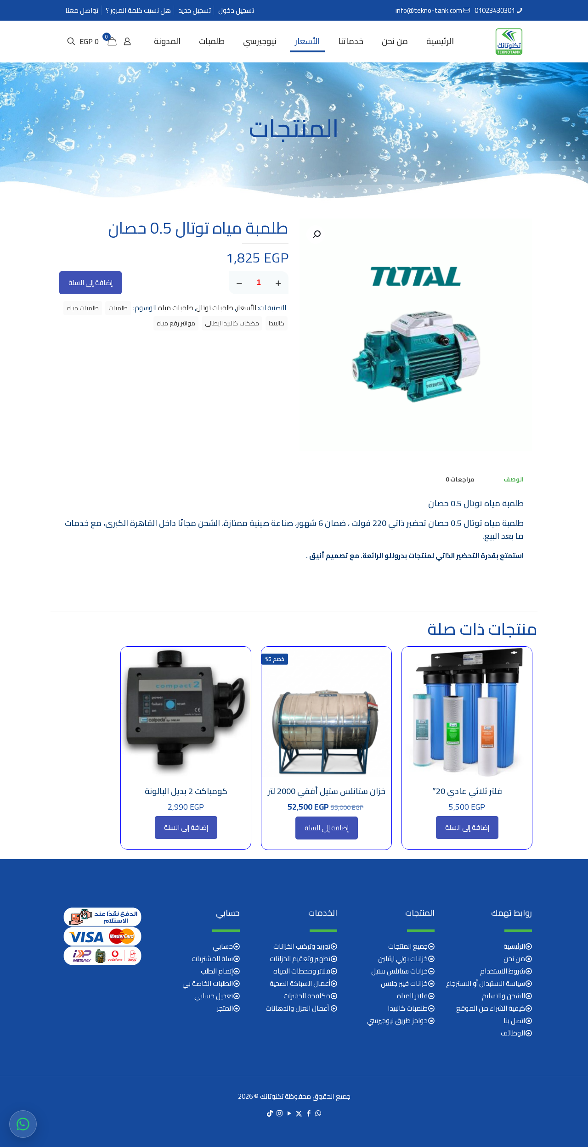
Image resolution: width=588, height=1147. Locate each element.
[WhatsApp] (23, 1124)
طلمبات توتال (214, 307)
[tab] (513, 479)
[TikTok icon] (269, 1113)
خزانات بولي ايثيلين (403, 958)
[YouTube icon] (289, 1113)
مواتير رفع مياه (176, 323)
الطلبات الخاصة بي (207, 983)
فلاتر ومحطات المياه (301, 971)
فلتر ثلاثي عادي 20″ (467, 791)
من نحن (514, 958)
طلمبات (118, 308)
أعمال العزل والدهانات (298, 1008)
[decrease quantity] (239, 283)
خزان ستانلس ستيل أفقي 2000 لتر (326, 791)
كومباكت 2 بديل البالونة (186, 791)
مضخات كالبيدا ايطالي (232, 323)
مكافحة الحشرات (306, 995)
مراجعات (460, 479)
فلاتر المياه (412, 995)
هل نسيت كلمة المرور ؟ (138, 10)
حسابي (223, 946)
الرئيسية (514, 946)
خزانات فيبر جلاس (404, 983)
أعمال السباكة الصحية (300, 983)
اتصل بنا (514, 1020)
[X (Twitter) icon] (298, 1113)
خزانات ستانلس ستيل (399, 971)
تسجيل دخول (236, 10)
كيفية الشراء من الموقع (490, 1008)
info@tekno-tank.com (429, 10)
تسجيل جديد (194, 10)
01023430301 (495, 10)
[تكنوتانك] (509, 41)
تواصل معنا (81, 10)
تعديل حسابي (213, 995)
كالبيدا (276, 323)
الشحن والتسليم (503, 995)
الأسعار (246, 307)
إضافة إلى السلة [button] (467, 827)
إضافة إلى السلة (90, 282)
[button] (315, 234)
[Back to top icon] (544, 1128)
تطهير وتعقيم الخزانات (300, 958)
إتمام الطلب (217, 971)
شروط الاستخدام (502, 971)
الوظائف (513, 1033)
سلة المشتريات (212, 958)
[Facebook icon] (308, 1113)
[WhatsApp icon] (318, 1113)
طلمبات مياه (175, 307)
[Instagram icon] (279, 1113)
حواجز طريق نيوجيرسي (397, 1020)
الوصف (513, 479)
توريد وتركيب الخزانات (301, 946)
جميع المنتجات (408, 946)
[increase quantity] (278, 283)
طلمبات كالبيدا (408, 1008)
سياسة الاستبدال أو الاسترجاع (485, 983)
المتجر (225, 1008)
